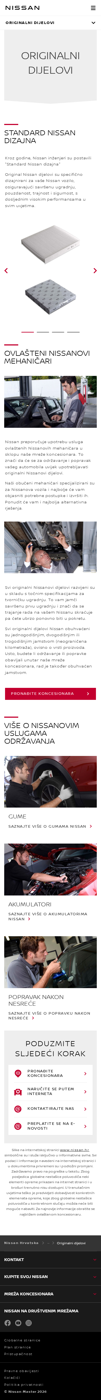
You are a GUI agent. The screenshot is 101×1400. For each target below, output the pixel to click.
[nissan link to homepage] (22, 7)
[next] (88, 271)
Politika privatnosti (23, 1385)
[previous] (13, 271)
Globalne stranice (22, 1340)
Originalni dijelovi (30, 22)
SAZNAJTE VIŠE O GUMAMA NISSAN (47, 826)
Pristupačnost (18, 1354)
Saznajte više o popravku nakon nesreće (49, 1016)
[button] (93, 7)
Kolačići (12, 1378)
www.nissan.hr (74, 1150)
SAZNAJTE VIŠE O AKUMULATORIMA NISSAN (48, 916)
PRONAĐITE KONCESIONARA (42, 693)
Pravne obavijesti (21, 1371)
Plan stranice (17, 1347)
